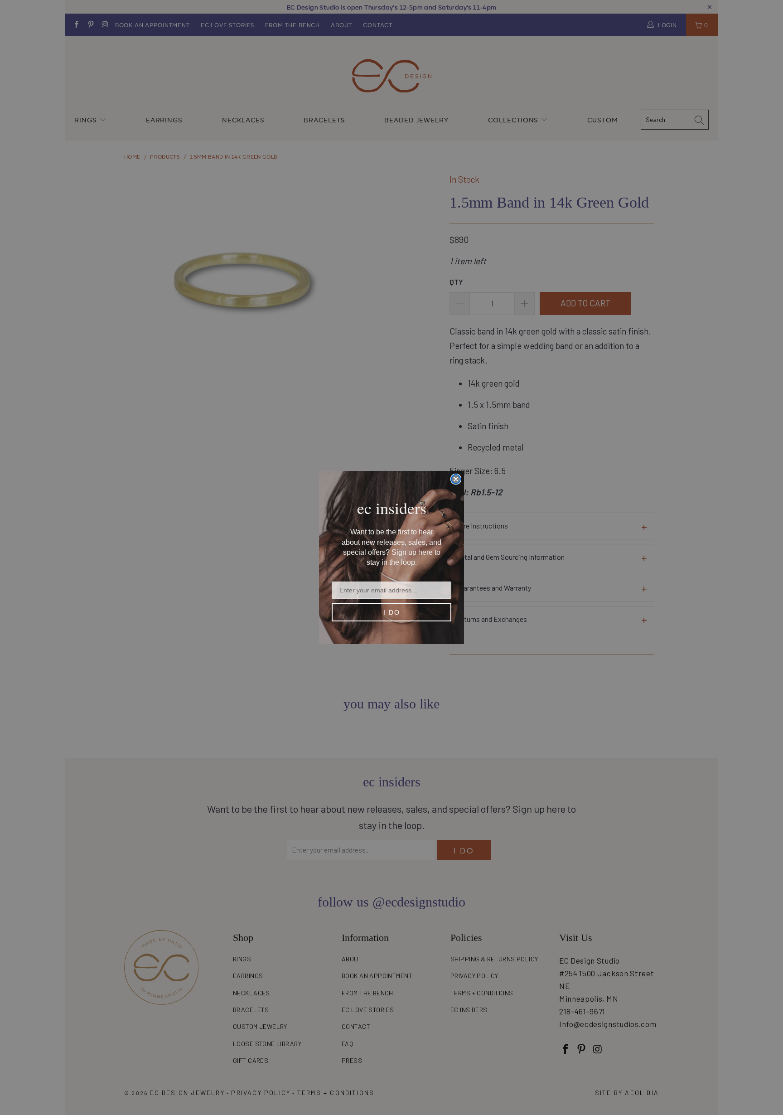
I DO (391, 612)
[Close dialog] (455, 479)
